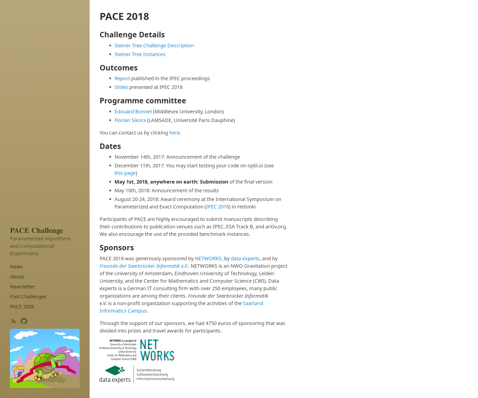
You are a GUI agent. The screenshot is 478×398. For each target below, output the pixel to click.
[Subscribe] (14, 322)
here (174, 132)
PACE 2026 (22, 306)
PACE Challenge (36, 229)
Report (122, 78)
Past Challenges (28, 296)
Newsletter (22, 286)
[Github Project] (23, 322)
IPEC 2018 (217, 206)
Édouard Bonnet (133, 111)
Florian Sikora (130, 120)
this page (125, 173)
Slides (121, 87)
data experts (245, 258)
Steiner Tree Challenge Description (154, 45)
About (17, 276)
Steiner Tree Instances (140, 54)
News (16, 266)
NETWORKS (208, 258)
